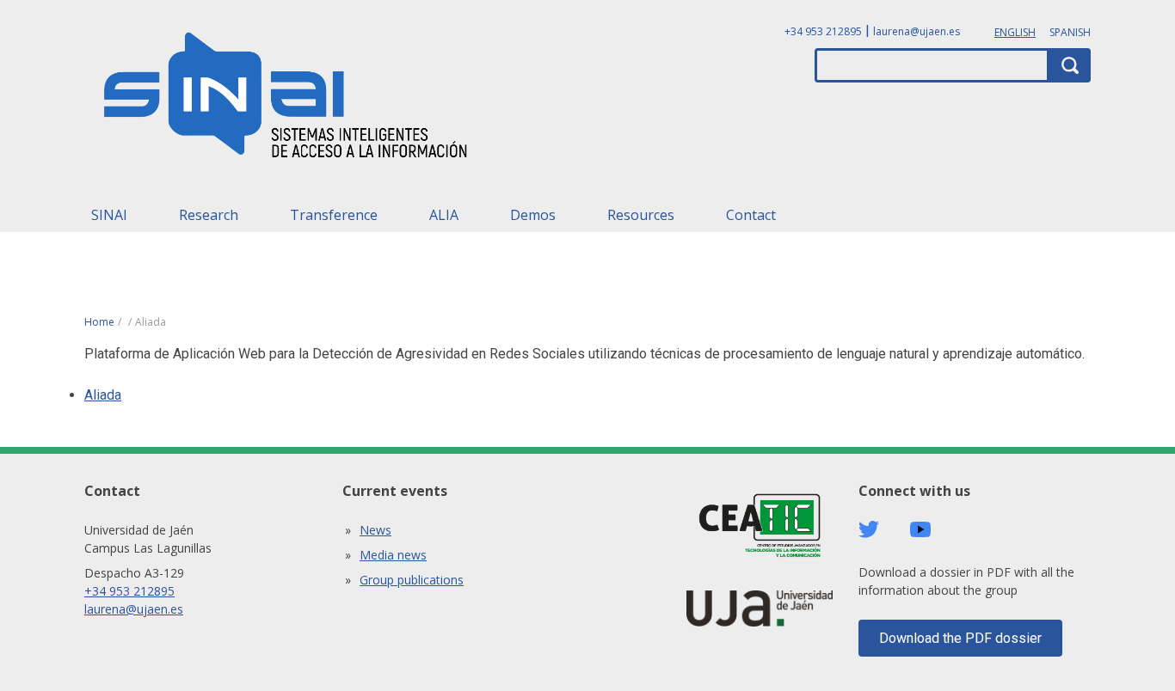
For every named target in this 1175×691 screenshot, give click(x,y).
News (375, 530)
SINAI (109, 214)
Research (208, 214)
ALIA (443, 214)
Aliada (102, 395)
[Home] (286, 100)
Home (99, 322)
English (1015, 32)
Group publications (412, 580)
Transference (334, 214)
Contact (751, 214)
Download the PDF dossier (960, 638)
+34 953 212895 (823, 31)
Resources (640, 214)
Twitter (868, 529)
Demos (533, 214)
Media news (393, 555)
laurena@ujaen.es (916, 31)
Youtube (920, 530)
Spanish (1070, 32)
